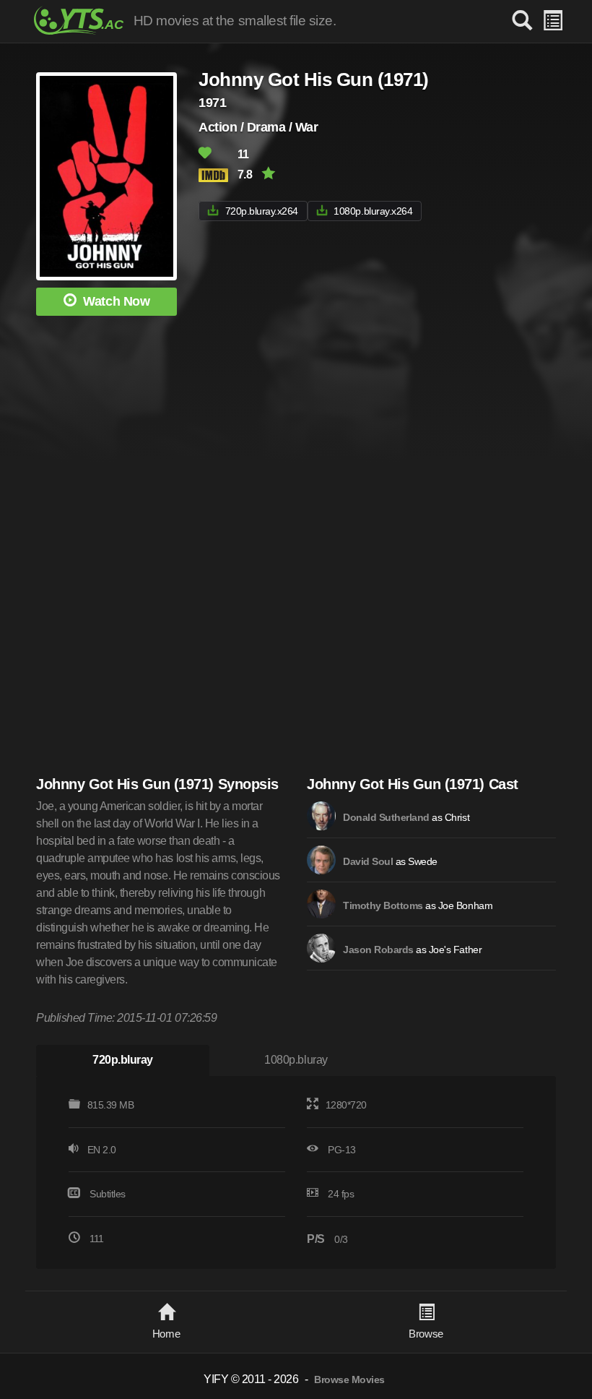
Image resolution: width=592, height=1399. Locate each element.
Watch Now (116, 301)
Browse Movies (349, 1379)
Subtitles (108, 1194)
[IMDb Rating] (217, 175)
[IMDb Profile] (321, 815)
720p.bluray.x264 (261, 211)
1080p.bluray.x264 (373, 211)
